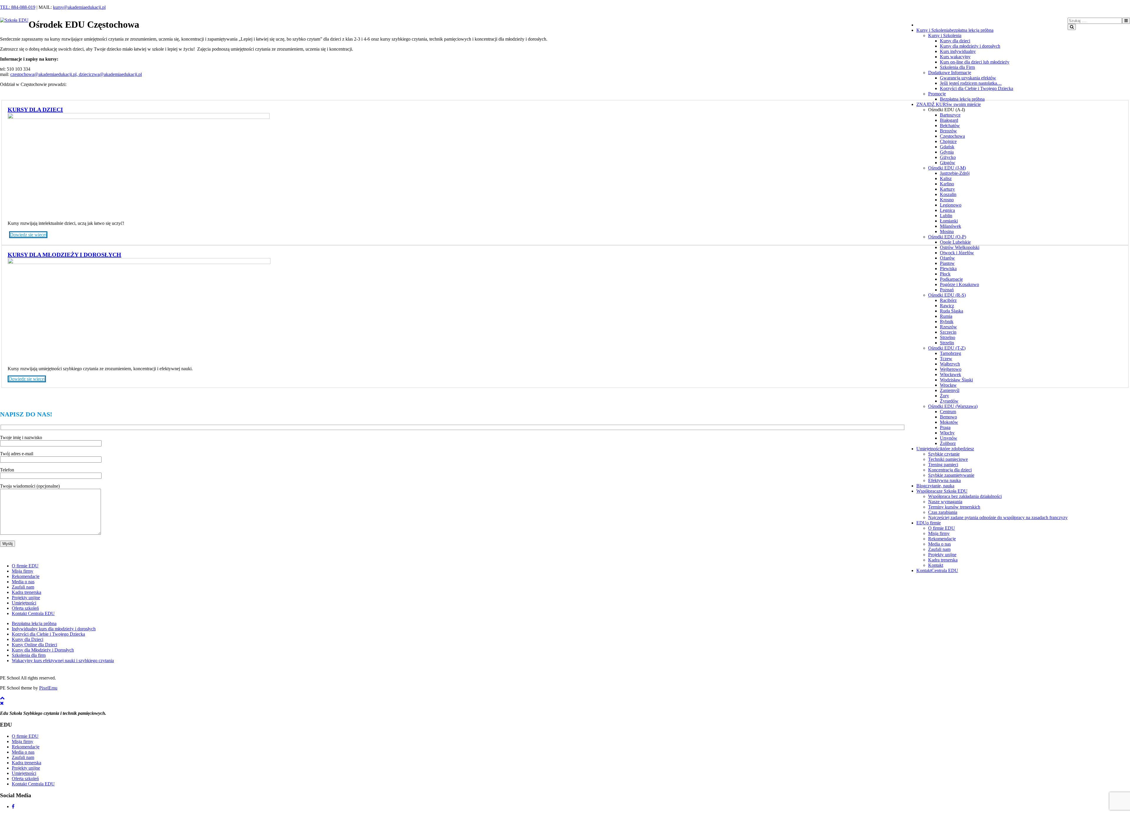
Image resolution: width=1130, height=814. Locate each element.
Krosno (947, 199)
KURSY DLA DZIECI (35, 109)
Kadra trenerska (943, 559)
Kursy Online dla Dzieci (34, 644)
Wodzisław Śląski (956, 379)
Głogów (947, 162)
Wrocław (948, 385)
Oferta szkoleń (25, 608)
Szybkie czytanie (944, 453)
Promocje (937, 93)
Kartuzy (947, 189)
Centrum (948, 411)
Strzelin (947, 342)
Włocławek (950, 374)
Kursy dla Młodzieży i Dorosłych (43, 649)
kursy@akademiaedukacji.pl (79, 7)
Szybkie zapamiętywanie (951, 475)
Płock (945, 273)
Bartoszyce (950, 114)
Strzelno (947, 337)
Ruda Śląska (951, 310)
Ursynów (948, 438)
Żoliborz (948, 443)
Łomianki (949, 220)
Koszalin (948, 194)
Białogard (949, 120)
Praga (945, 427)
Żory (944, 395)
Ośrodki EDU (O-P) (947, 236)
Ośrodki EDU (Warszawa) (953, 406)
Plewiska (948, 268)
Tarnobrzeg (950, 353)
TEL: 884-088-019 (17, 7)
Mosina (947, 231)
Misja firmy (939, 533)
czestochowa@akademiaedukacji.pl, (44, 74)
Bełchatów (950, 125)
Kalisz (946, 178)
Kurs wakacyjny (955, 56)
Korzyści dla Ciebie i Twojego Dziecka (976, 88)
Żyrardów (949, 400)
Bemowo (948, 416)
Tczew (946, 358)
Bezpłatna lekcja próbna (962, 99)
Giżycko (948, 157)
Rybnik (946, 321)
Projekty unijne (942, 554)
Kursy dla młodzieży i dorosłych (970, 46)
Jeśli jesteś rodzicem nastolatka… (971, 83)
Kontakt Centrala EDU (33, 613)
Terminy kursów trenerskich (954, 506)
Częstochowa (952, 136)
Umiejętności (24, 602)
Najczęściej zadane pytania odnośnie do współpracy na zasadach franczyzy (998, 517)
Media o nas (939, 543)
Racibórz (948, 300)
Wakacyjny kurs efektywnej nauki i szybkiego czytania (63, 660)
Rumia (946, 316)
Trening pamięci (943, 464)
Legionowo (950, 204)
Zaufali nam (939, 549)
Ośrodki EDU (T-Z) (947, 347)
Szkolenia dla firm (29, 655)
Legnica (947, 210)
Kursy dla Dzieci (27, 639)
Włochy (947, 432)
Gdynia (947, 152)
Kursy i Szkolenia (944, 35)
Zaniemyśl (949, 390)
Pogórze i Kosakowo (959, 284)
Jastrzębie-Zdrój (955, 173)
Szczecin (948, 332)
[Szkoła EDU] (14, 20)
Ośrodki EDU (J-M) (947, 167)
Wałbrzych (950, 363)
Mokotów (949, 422)
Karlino (947, 183)
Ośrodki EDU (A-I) (946, 109)
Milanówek (950, 226)
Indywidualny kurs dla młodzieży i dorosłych (54, 628)
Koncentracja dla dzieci (950, 469)
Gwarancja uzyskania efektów (968, 77)
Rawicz (947, 305)
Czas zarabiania (942, 512)
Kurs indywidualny (958, 51)
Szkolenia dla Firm (957, 67)
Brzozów (948, 130)
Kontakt (935, 565)
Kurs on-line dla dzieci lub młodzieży (974, 61)
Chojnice (948, 141)
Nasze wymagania (945, 501)
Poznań (947, 289)
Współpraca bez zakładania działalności (965, 496)
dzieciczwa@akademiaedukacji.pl (110, 74)
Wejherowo (950, 369)
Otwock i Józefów (957, 252)
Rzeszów (948, 326)
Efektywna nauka (944, 480)
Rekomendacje (942, 538)
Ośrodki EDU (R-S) (947, 295)
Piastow (947, 263)
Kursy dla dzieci (955, 40)
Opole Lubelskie (955, 242)
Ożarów (947, 257)
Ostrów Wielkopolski (959, 247)
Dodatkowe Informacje (949, 72)
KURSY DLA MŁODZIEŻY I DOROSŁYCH (64, 254)
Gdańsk (947, 146)
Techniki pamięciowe (948, 459)
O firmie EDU (941, 528)
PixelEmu (48, 687)
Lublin (946, 215)
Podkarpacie (951, 279)
